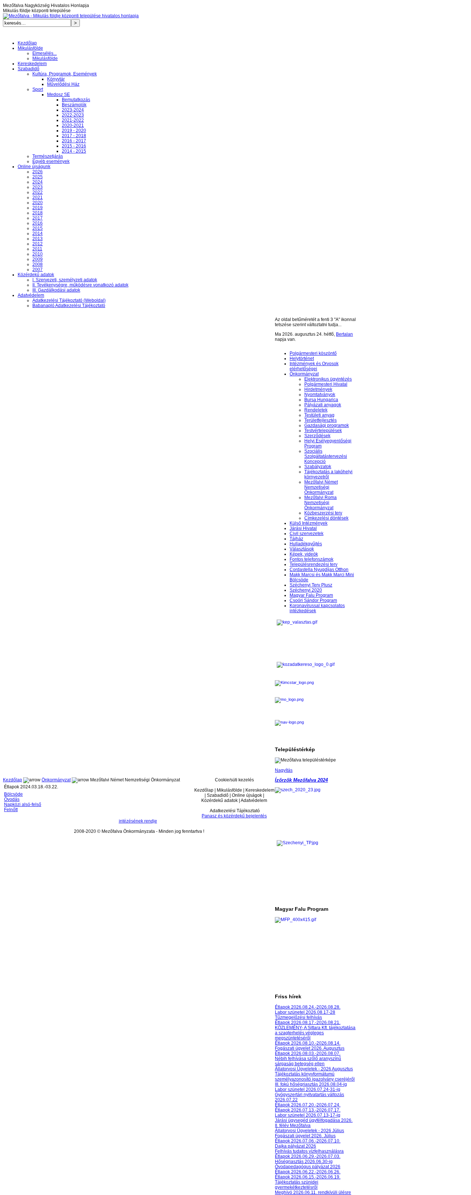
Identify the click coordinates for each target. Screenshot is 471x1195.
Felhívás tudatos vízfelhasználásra (309, 1151)
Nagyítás (284, 770)
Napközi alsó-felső (22, 804)
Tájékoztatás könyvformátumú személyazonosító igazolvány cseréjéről (315, 1076)
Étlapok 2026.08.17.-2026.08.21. (307, 1022)
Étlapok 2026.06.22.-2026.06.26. (307, 1171)
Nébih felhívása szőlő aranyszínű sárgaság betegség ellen (308, 1061)
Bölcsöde (13, 794)
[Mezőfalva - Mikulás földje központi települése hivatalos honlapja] (71, 15)
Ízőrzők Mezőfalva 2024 (301, 780)
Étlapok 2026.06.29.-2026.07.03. (307, 1156)
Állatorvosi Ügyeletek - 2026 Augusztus (314, 1068)
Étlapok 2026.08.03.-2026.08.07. (307, 1053)
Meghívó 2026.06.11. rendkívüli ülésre (313, 1192)
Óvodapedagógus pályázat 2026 (307, 1166)
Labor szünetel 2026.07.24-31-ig (307, 1089)
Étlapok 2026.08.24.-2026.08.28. (307, 1007)
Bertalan (344, 334)
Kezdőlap (12, 779)
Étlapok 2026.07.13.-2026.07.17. (307, 1110)
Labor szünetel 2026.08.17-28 (305, 1012)
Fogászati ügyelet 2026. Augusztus (309, 1048)
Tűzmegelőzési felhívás (298, 1017)
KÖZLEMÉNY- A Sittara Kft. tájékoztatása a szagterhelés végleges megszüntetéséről (315, 1033)
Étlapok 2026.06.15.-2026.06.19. (307, 1177)
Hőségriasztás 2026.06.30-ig (304, 1161)
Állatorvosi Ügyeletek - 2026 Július (309, 1130)
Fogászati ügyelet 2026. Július (305, 1135)
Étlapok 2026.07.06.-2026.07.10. (307, 1141)
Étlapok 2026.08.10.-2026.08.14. (307, 1043)
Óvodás (12, 799)
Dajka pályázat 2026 (295, 1146)
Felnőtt (11, 809)
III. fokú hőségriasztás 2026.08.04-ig (311, 1084)
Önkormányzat (56, 779)
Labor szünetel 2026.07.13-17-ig (307, 1115)
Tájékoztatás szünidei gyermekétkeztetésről (296, 1185)
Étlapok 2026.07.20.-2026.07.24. (307, 1104)
